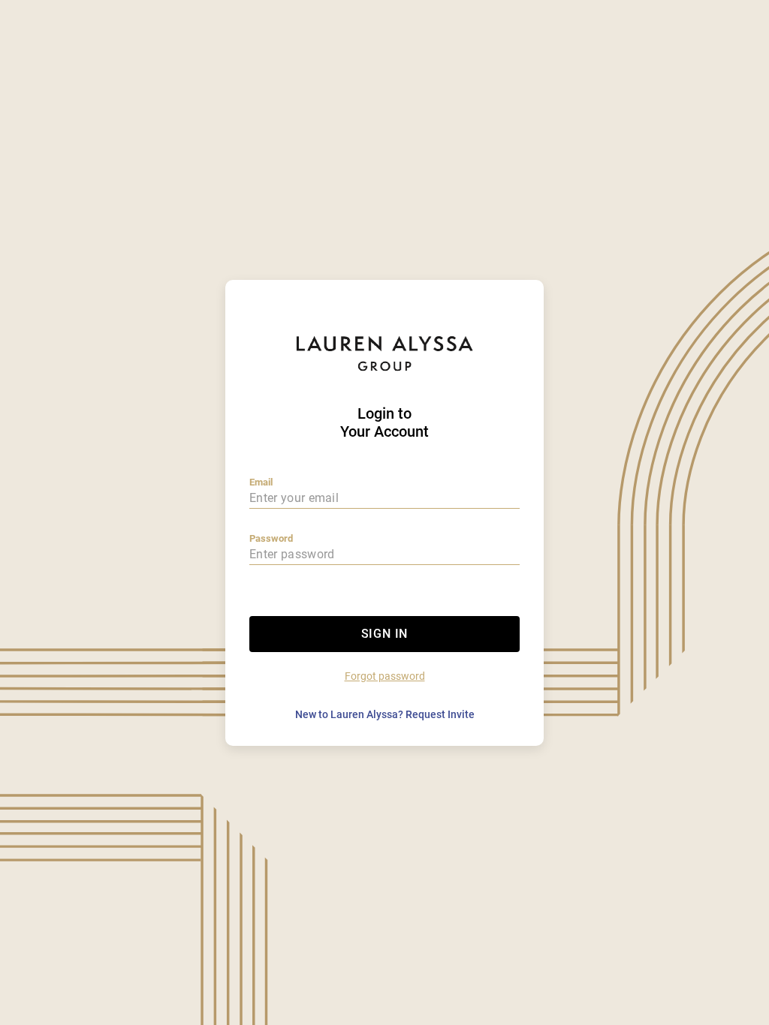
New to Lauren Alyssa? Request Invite (385, 714)
